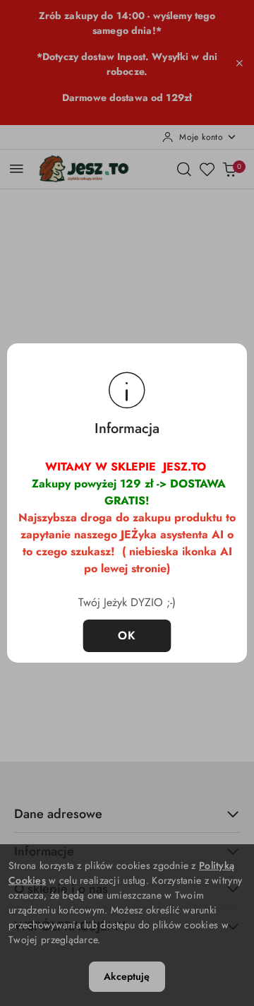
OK (127, 635)
